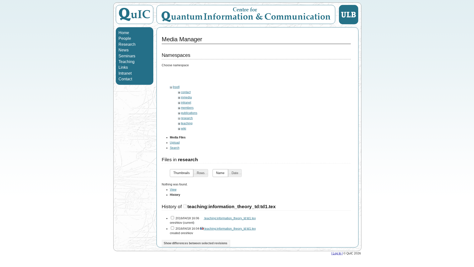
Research (127, 44)
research (187, 118)
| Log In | (337, 253)
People (124, 38)
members (187, 108)
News (123, 50)
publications (189, 113)
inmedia (186, 97)
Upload (175, 142)
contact (186, 92)
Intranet (125, 73)
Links (123, 67)
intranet (186, 102)
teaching (187, 123)
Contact (125, 79)
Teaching (126, 62)
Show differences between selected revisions (195, 243)
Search (174, 148)
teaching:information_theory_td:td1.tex (231, 206)
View (173, 189)
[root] (176, 87)
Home (123, 33)
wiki (183, 128)
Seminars (126, 56)
